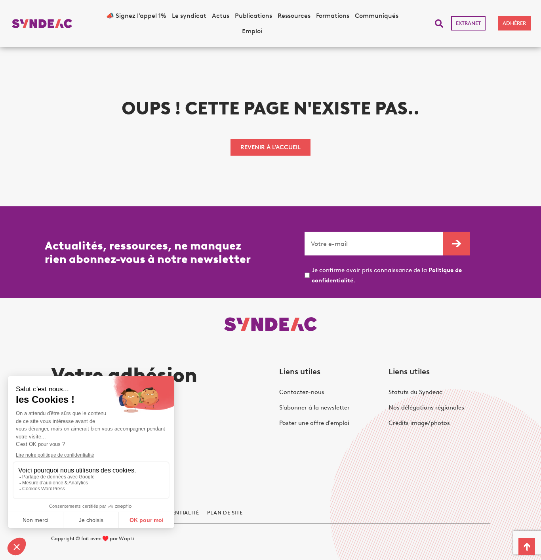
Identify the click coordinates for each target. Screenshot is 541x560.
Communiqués (376, 15)
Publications (253, 15)
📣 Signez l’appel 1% (136, 15)
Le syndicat (189, 15)
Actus (220, 15)
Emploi (252, 31)
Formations (332, 15)
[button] (439, 23)
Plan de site (225, 513)
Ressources (294, 15)
